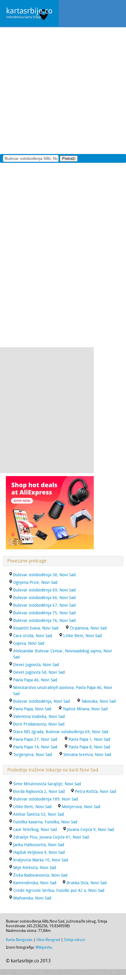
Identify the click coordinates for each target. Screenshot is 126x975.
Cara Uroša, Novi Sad (32, 635)
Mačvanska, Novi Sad (32, 898)
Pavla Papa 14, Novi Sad (35, 747)
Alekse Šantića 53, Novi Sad (38, 814)
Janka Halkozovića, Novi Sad (38, 844)
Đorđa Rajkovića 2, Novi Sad (39, 791)
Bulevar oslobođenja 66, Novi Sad (44, 597)
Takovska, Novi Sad (98, 701)
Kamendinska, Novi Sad (34, 882)
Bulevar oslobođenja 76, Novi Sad (44, 620)
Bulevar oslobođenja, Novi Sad (41, 701)
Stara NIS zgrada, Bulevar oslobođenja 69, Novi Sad (60, 731)
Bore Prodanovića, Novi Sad (38, 724)
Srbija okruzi (74, 940)
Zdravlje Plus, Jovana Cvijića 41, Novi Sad (51, 837)
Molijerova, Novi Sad (81, 806)
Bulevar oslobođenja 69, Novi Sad (44, 590)
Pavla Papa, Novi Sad (32, 709)
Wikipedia (43, 947)
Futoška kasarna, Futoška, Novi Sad (45, 822)
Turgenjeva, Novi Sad (32, 754)
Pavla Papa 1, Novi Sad (89, 739)
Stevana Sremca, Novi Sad (87, 754)
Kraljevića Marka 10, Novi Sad (40, 860)
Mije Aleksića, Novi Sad (34, 867)
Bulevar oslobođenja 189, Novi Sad (45, 799)
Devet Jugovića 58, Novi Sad (39, 672)
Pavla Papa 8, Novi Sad (89, 747)
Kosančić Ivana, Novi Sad (35, 628)
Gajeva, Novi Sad (28, 643)
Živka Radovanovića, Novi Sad (40, 875)
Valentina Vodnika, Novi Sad (39, 716)
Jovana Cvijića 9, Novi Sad (90, 829)
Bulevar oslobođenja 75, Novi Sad (44, 612)
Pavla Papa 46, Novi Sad (35, 680)
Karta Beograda (19, 940)
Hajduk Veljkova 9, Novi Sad (39, 852)
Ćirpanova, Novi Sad (88, 628)
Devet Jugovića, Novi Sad (36, 664)
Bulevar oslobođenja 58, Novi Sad (44, 574)
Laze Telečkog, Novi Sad (35, 829)
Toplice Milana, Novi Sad (85, 709)
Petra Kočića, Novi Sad (95, 791)
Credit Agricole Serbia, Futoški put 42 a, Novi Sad (58, 890)
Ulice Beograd (48, 940)
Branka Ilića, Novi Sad (87, 882)
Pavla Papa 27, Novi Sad (35, 739)
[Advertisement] (63, 90)
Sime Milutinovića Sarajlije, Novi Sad (47, 783)
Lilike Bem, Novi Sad (82, 635)
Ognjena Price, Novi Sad (35, 582)
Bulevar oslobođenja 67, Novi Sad (44, 605)
